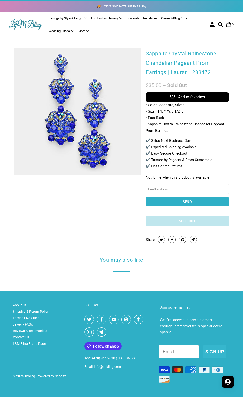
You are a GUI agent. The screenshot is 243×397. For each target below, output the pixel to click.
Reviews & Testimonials (30, 331)
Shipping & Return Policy (31, 311)
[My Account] (212, 24)
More (82, 31)
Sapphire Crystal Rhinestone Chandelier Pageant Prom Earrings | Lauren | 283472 (181, 63)
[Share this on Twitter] (161, 239)
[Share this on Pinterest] (182, 239)
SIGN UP (214, 351)
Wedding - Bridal (60, 31)
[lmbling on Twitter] (90, 319)
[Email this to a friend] (193, 239)
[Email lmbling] (102, 332)
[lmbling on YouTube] (115, 319)
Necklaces (150, 18)
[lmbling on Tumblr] (139, 319)
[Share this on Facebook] (171, 239)
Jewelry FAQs (23, 324)
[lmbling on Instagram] (90, 332)
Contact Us (21, 337)
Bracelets (133, 18)
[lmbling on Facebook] (102, 319)
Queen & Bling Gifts (174, 18)
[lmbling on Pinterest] (127, 319)
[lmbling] (25, 24)
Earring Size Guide (26, 318)
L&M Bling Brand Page (29, 343)
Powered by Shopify (51, 376)
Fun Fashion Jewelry (105, 18)
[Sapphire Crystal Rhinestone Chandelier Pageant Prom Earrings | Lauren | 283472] (77, 111)
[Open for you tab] (228, 382)
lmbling (29, 376)
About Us (19, 305)
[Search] (220, 24)
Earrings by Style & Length (66, 18)
